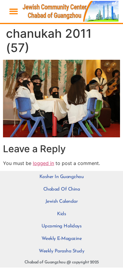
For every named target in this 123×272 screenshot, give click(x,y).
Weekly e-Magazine (61, 238)
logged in (43, 163)
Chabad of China (61, 189)
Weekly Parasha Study (61, 251)
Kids (61, 214)
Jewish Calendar (61, 201)
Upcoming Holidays (61, 226)
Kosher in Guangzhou (61, 176)
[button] (14, 11)
